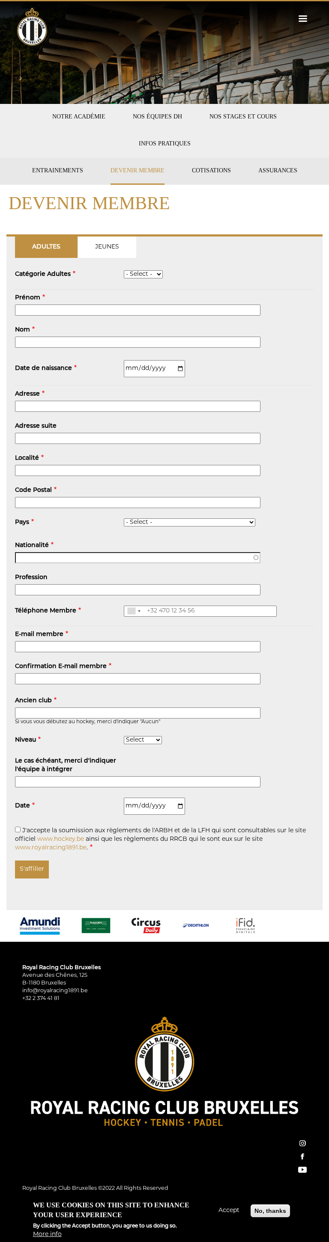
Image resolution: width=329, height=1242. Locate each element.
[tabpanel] (164, 573)
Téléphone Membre (45, 611)
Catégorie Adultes (43, 274)
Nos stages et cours (243, 116)
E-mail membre (39, 634)
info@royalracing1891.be (55, 991)
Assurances (277, 170)
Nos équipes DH (157, 116)
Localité (27, 458)
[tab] (46, 247)
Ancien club (33, 701)
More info (47, 1234)
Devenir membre (137, 170)
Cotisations (211, 170)
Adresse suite (36, 426)
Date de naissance (43, 368)
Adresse (27, 394)
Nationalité (32, 545)
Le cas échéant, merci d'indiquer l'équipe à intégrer (65, 765)
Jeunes (107, 247)
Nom (22, 330)
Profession (31, 577)
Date (22, 806)
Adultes (46, 247)
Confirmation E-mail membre (61, 666)
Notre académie (78, 116)
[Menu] (302, 19)
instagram (302, 1143)
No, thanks (270, 1210)
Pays (22, 522)
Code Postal (33, 490)
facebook (302, 1156)
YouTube (302, 1170)
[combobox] (133, 611)
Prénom (27, 298)
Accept (228, 1210)
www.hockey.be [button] (60, 839)
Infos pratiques (165, 143)
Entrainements (57, 170)
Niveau (25, 740)
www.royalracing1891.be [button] (51, 848)
